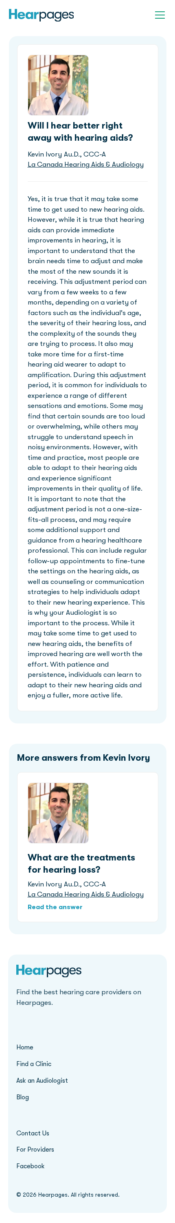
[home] (41, 15)
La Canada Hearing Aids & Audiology (86, 164)
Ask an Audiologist (42, 1080)
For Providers (35, 1149)
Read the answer (55, 907)
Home (24, 1047)
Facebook (30, 1166)
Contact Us (32, 1133)
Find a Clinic (33, 1064)
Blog (22, 1097)
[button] (158, 15)
